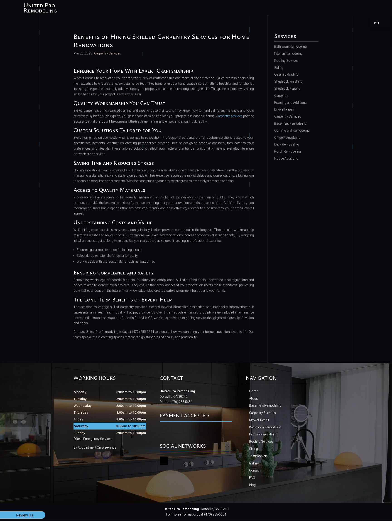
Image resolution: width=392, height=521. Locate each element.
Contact (254, 470)
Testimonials (258, 456)
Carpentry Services (107, 53)
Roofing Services (261, 441)
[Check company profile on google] (164, 461)
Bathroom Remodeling (265, 427)
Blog (252, 485)
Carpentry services (229, 116)
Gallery (254, 463)
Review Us (24, 515)
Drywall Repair (259, 420)
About (253, 398)
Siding (253, 449)
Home (253, 391)
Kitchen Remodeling (263, 434)
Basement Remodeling (265, 405)
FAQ (252, 477)
